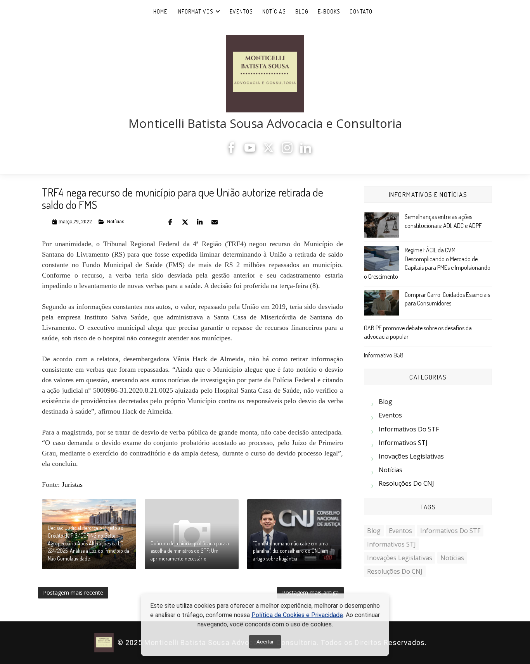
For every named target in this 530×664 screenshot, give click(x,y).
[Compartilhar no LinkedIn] (199, 222)
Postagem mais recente (73, 592)
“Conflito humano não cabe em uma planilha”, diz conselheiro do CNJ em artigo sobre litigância (290, 551)
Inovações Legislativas (411, 456)
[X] (268, 151)
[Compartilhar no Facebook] (170, 222)
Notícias (274, 11)
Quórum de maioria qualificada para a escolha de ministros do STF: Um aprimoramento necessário (190, 551)
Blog (301, 11)
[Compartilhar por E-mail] (214, 222)
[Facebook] (231, 151)
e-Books (329, 11)
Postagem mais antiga (310, 592)
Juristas (72, 484)
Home (160, 11)
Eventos (241, 11)
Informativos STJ (403, 442)
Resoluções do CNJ (406, 483)
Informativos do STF (409, 429)
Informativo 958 (384, 355)
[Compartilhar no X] (185, 222)
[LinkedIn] (305, 151)
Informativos (195, 11)
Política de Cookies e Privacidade (297, 615)
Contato (361, 11)
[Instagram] (287, 151)
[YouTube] (249, 151)
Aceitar (265, 642)
